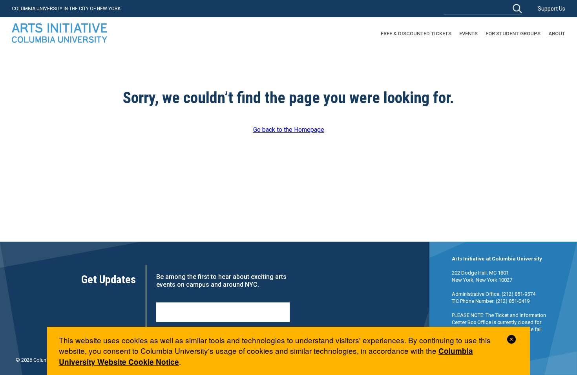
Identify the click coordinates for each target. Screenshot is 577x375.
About (556, 33)
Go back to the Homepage (288, 129)
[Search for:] (483, 8)
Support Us (551, 8)
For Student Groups (513, 33)
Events (468, 33)
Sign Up (223, 312)
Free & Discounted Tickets (416, 33)
